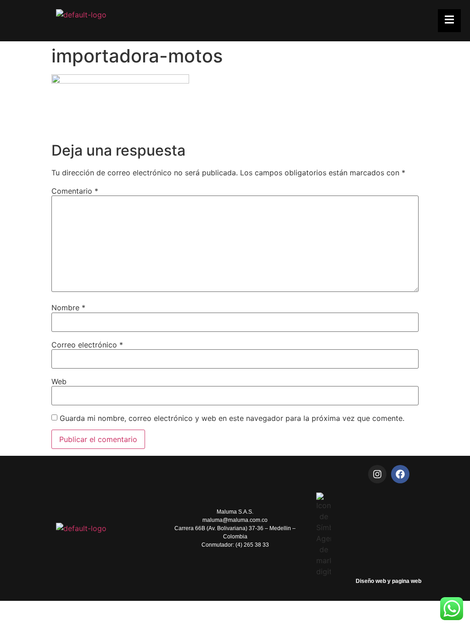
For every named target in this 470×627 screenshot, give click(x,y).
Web (59, 381)
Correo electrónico (87, 344)
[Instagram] (377, 474)
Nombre (68, 307)
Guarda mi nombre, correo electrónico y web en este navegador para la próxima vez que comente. (232, 418)
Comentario (74, 191)
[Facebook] (400, 474)
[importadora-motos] (120, 80)
